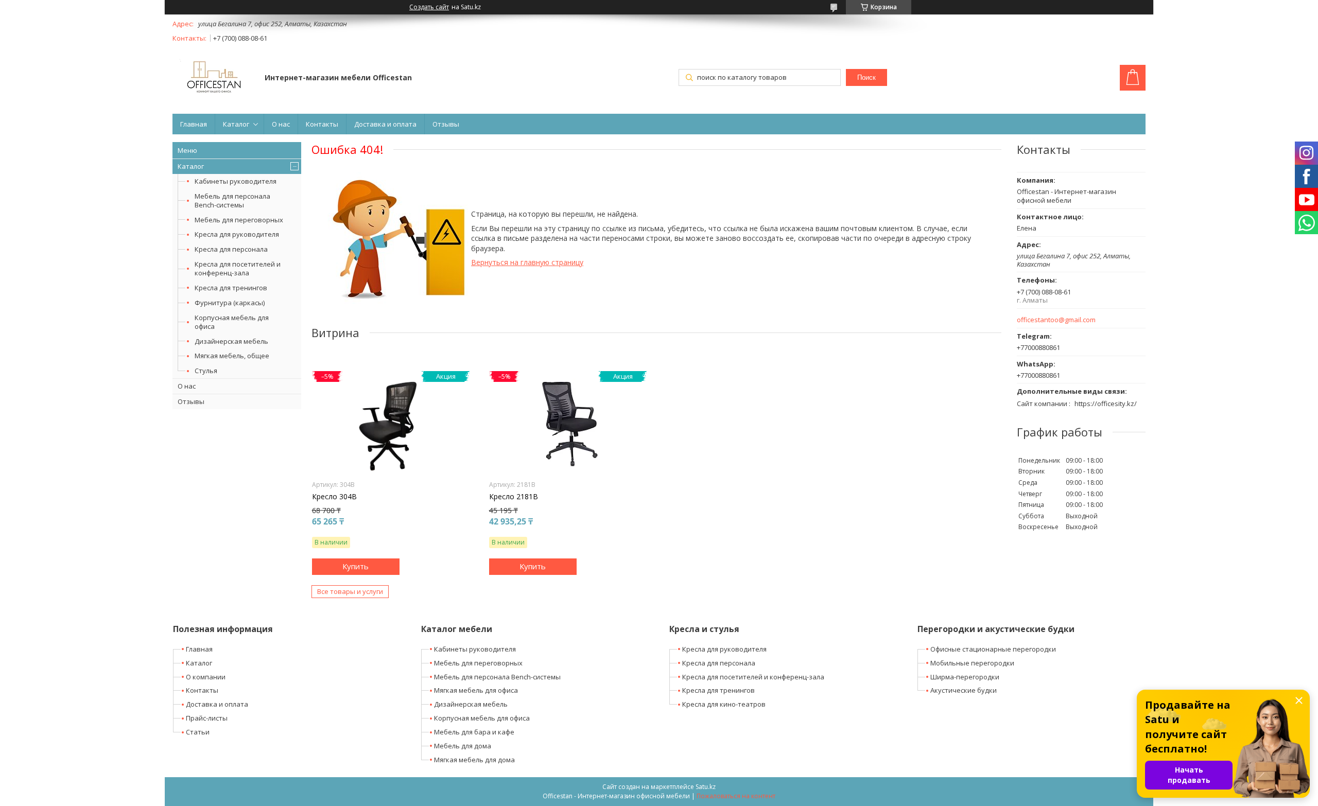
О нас (281, 124)
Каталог (236, 124)
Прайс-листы (207, 718)
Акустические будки (963, 690)
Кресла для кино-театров (724, 704)
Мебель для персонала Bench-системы (232, 200)
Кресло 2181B (513, 496)
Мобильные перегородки (972, 663)
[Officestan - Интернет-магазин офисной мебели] (213, 78)
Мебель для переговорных (239, 219)
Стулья (206, 370)
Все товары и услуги (350, 591)
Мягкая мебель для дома (474, 759)
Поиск (866, 77)
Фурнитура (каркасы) (230, 302)
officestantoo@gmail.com (1056, 320)
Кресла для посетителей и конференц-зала (238, 268)
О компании (206, 676)
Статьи (198, 732)
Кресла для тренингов (231, 287)
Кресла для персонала (231, 249)
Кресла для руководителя (237, 234)
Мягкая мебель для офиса (476, 690)
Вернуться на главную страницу (527, 262)
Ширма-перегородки (964, 676)
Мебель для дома (462, 745)
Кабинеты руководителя (235, 181)
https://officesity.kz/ (1105, 403)
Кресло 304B (334, 496)
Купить (355, 566)
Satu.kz (706, 786)
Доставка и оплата (385, 124)
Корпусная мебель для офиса (232, 322)
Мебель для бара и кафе (474, 732)
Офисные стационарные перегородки (993, 649)
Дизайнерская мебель (231, 341)
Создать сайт (429, 7)
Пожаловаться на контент (736, 796)
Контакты (322, 124)
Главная (193, 124)
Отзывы (445, 124)
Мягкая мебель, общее (232, 355)
